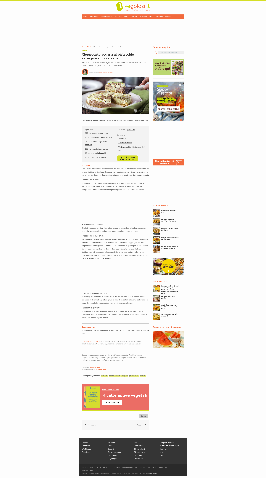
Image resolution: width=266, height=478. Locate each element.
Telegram (114, 467)
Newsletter (88, 467)
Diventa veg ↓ (134, 16)
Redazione (86, 446)
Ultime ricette (160, 281)
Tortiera (121, 147)
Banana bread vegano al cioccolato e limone (169, 247)
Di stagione (143, 16)
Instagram (127, 467)
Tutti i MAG (118, 16)
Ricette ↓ (85, 16)
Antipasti (111, 443)
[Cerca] (156, 52)
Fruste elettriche (125, 143)
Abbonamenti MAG (107, 16)
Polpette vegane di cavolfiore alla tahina (168, 220)
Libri (161, 452)
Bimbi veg (138, 455)
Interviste (163, 449)
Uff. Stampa (86, 449)
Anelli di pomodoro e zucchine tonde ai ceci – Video (169, 307)
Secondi (111, 449)
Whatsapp (102, 467)
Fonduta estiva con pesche (168, 297)
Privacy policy (89, 470)
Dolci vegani (113, 455)
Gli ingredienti (139, 449)
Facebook (140, 467)
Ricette (89, 47)
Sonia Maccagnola (106, 72)
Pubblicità (85, 452)
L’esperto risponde (167, 443)
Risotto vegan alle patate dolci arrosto (170, 238)
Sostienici (168, 16)
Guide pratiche (139, 446)
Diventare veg (139, 452)
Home (83, 47)
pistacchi (102, 153)
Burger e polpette (114, 452)
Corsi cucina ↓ (94, 16)
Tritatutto (122, 139)
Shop (162, 455)
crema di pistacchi (114, 375)
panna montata (133, 375)
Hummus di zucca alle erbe (168, 211)
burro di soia (106, 137)
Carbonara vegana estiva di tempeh (170, 315)
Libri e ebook (159, 16)
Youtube (151, 467)
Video (136, 443)
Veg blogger (112, 459)
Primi (110, 446)
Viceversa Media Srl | (152, 473)
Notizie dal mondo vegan (169, 446)
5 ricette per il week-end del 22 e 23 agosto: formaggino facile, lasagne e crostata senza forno (170, 289)
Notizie (126, 16)
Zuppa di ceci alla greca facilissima (169, 229)
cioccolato (104, 375)
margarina (95, 137)
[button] (112, 402)
